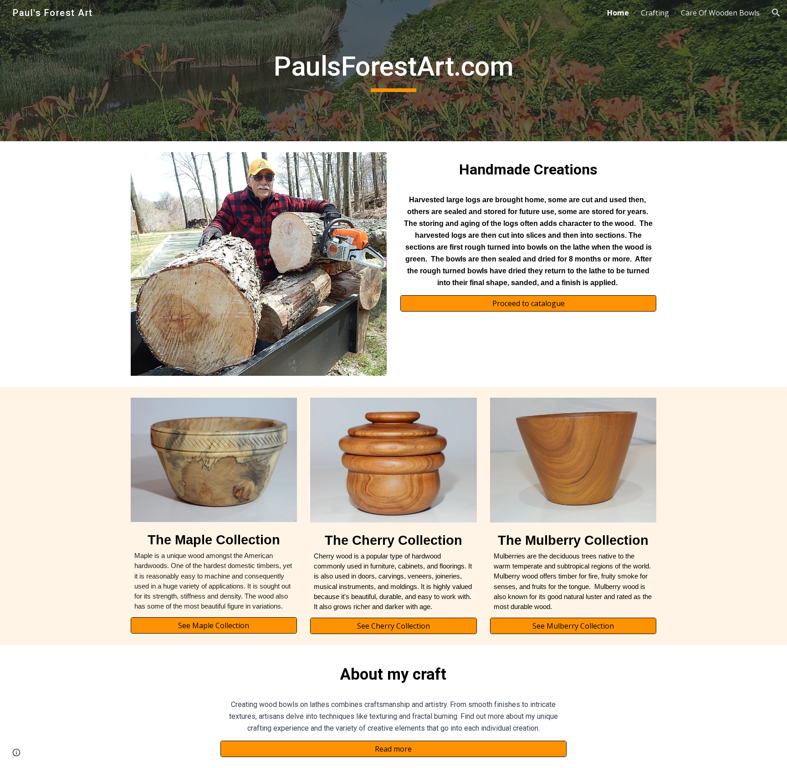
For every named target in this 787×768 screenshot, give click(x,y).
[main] (393, 71)
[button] (776, 13)
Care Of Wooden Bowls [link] (720, 13)
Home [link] (618, 13)
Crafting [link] (655, 13)
